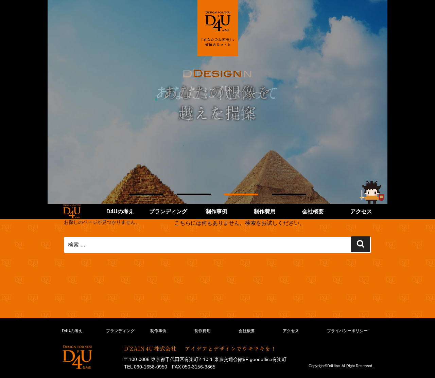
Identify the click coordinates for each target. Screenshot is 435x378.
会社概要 (313, 211)
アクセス (361, 211)
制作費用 (265, 211)
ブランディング (168, 211)
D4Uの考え (120, 211)
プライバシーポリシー (347, 330)
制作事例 (216, 211)
